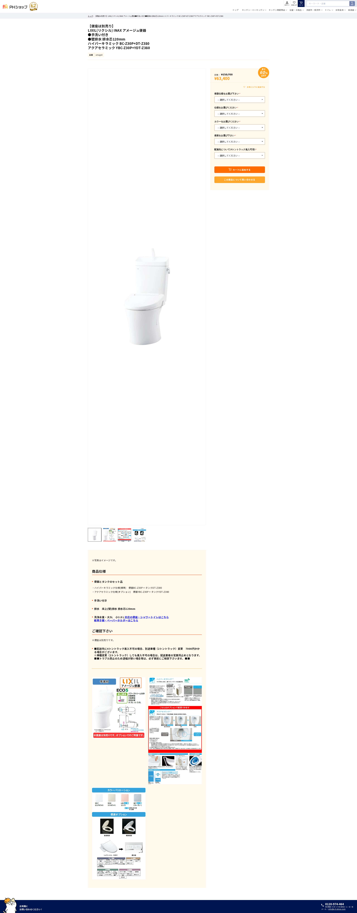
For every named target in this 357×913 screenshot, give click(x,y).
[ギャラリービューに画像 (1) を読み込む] (94, 535)
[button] (253, 10)
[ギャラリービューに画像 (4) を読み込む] (139, 535)
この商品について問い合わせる (239, 179)
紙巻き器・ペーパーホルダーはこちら (116, 620)
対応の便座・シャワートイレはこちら (147, 617)
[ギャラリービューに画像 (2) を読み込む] (109, 535)
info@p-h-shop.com (336, 909)
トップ (90, 16)
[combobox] (331, 3)
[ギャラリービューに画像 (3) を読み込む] (124, 535)
